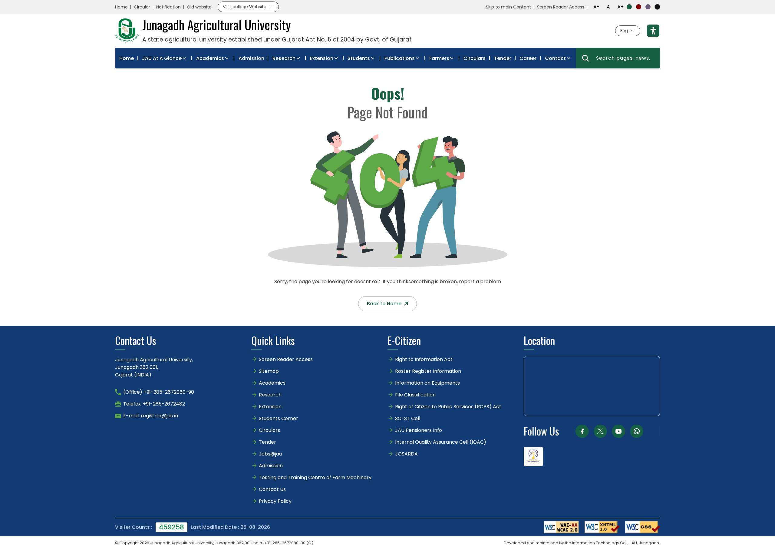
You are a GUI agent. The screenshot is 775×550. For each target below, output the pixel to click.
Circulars (474, 58)
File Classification (415, 394)
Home (121, 7)
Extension (321, 58)
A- (596, 6)
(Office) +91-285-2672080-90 (158, 392)
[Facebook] (582, 431)
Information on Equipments (427, 382)
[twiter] (600, 431)
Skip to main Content (508, 7)
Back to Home (384, 303)
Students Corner (278, 418)
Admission (251, 58)
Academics (210, 58)
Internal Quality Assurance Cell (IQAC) (440, 442)
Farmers (439, 58)
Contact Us (272, 489)
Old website (199, 7)
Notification (168, 7)
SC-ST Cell (407, 418)
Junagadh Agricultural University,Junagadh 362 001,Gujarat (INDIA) (154, 367)
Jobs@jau (270, 453)
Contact (555, 58)
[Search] (585, 58)
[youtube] (618, 431)
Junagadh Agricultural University (181, 543)
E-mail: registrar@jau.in (150, 415)
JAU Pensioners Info (418, 430)
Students (359, 58)
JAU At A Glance (162, 58)
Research (283, 58)
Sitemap (269, 371)
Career (527, 58)
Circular (142, 7)
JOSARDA (407, 453)
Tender (502, 58)
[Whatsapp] (637, 431)
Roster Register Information (428, 371)
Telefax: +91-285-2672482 (154, 403)
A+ (620, 6)
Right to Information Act (424, 359)
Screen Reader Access (560, 7)
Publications (399, 58)
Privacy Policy (275, 501)
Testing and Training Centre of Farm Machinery (315, 477)
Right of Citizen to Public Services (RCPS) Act (448, 406)
